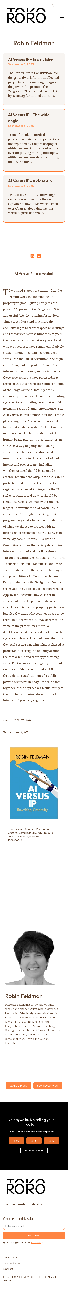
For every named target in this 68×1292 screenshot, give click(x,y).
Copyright (8, 1268)
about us (37, 1204)
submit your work (47, 1085)
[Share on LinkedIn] (32, 255)
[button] (61, 16)
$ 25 (34, 1140)
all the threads (18, 1085)
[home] (26, 16)
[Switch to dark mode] (53, 5)
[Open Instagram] (39, 257)
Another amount (34, 1150)
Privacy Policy (36, 1242)
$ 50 (16, 1140)
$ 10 (51, 1140)
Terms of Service (12, 1263)
